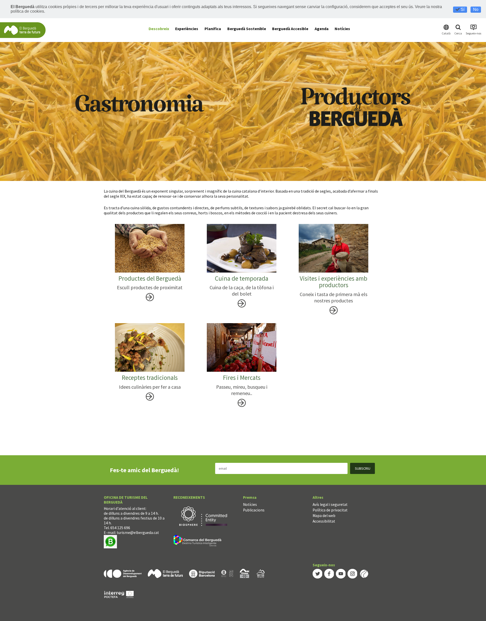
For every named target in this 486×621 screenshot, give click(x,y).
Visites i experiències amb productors (333, 281)
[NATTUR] (260, 573)
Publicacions (254, 510)
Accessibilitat (324, 521)
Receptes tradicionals (150, 378)
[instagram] (352, 573)
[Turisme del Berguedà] (23, 30)
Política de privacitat (330, 510)
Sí (462, 9)
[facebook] (329, 573)
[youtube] (341, 573)
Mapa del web (324, 515)
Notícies (250, 504)
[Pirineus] (244, 573)
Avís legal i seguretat (330, 504)
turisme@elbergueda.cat (138, 532)
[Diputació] (202, 573)
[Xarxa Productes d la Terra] (227, 573)
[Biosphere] (203, 515)
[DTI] (198, 541)
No (475, 9)
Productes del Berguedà (149, 278)
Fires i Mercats (241, 378)
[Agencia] (122, 573)
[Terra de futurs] (165, 573)
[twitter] (317, 573)
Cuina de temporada (241, 278)
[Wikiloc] (364, 573)
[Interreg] (119, 594)
